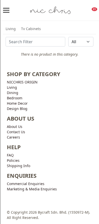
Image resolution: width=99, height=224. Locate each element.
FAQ (10, 155)
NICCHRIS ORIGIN (22, 82)
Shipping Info (18, 165)
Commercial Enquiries (25, 183)
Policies (13, 160)
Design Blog (17, 108)
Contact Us (16, 131)
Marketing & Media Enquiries (32, 189)
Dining (12, 92)
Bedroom (14, 98)
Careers (13, 137)
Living (11, 28)
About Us (14, 126)
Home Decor (17, 103)
